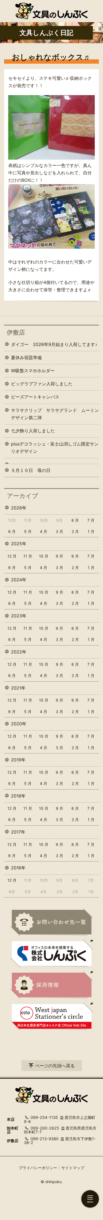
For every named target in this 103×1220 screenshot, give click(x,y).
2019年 (18, 759)
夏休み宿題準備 (26, 357)
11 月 (27, 556)
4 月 (43, 531)
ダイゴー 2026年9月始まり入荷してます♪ (54, 344)
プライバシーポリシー (38, 1167)
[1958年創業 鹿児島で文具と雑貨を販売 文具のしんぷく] (51, 11)
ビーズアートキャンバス (35, 397)
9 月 (59, 556)
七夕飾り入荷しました (33, 430)
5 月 (28, 531)
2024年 (18, 579)
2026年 (18, 508)
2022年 (18, 652)
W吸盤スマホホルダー (33, 370)
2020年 (18, 723)
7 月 (90, 520)
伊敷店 (16, 332)
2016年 (18, 867)
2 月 (75, 531)
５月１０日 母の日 (31, 470)
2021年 (18, 688)
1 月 (91, 531)
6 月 (12, 531)
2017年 (18, 832)
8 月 (75, 520)
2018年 (18, 796)
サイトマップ (72, 1167)
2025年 (18, 543)
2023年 (18, 615)
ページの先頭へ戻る (55, 1065)
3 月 (59, 531)
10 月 (43, 556)
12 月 (11, 556)
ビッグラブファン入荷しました (42, 383)
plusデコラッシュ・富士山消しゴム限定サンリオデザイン (55, 447)
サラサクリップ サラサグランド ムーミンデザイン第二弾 (55, 413)
